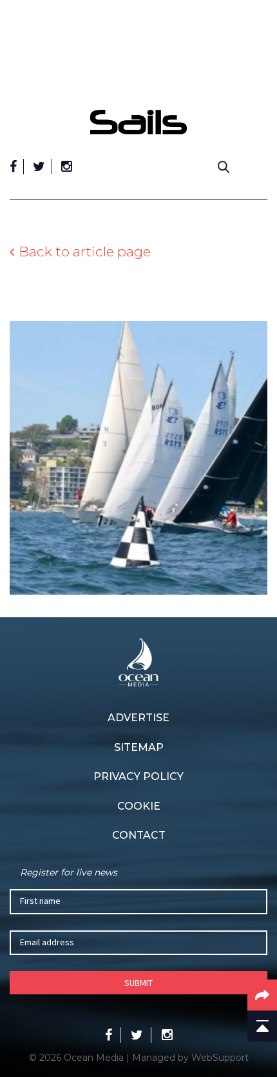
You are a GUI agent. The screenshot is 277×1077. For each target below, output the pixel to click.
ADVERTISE (138, 718)
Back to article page (85, 251)
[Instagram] (66, 166)
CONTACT (139, 835)
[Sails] (138, 122)
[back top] (262, 1025)
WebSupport (220, 1057)
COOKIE (138, 806)
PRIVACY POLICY (138, 776)
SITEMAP (139, 747)
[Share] (262, 995)
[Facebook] (13, 166)
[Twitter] (39, 166)
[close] (260, 100)
